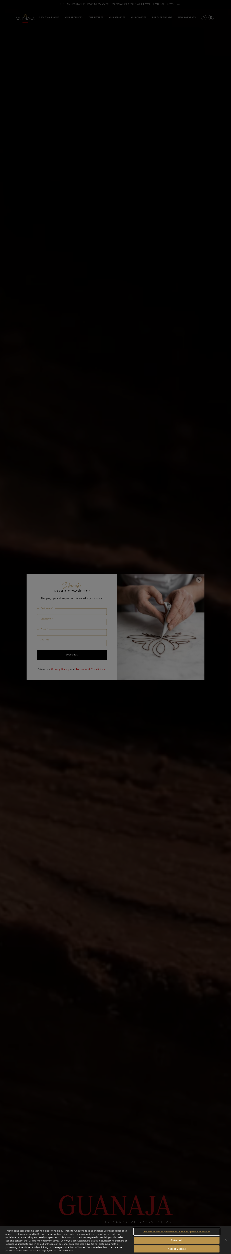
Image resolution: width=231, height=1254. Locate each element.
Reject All (176, 1240)
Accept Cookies (177, 1248)
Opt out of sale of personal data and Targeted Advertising (177, 1231)
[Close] (225, 1239)
